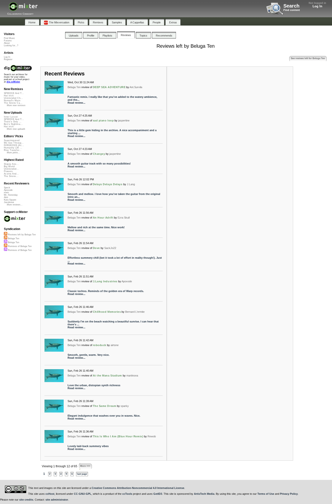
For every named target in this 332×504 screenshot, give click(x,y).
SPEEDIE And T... (14, 93)
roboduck (99, 345)
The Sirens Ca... (13, 103)
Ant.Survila (136, 87)
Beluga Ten (74, 87)
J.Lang (131, 184)
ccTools (127, 493)
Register (8, 59)
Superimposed (12, 140)
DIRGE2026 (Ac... (14, 145)
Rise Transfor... (12, 150)
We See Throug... (14, 143)
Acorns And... (11, 174)
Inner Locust (11, 117)
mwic (6, 192)
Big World (9, 166)
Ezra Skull (124, 217)
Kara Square (10, 200)
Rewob (152, 436)
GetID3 (157, 493)
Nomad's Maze (12, 100)
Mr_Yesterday (11, 195)
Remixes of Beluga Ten (19, 246)
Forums (8, 40)
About (7, 43)
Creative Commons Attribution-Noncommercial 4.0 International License (138, 487)
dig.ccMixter (13, 82)
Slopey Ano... (11, 164)
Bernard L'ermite (135, 311)
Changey (99, 153)
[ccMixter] (23, 9)
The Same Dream (104, 405)
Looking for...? (11, 45)
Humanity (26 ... (13, 148)
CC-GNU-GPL (82, 493)
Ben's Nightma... (13, 124)
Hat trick (9, 95)
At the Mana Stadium (107, 375)
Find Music (9, 38)
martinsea (132, 375)
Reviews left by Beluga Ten (21, 234)
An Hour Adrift (103, 217)
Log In (317, 6)
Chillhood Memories (107, 311)
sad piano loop (103, 120)
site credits (26, 499)
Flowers (8, 171)
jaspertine (124, 120)
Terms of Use (265, 493)
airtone (115, 345)
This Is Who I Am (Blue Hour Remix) (118, 436)
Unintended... (11, 169)
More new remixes (16, 105)
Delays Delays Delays (107, 184)
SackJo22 (110, 248)
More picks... (13, 152)
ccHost (49, 493)
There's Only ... (12, 121)
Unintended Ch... (13, 98)
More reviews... (15, 204)
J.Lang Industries (105, 281)
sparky (125, 405)
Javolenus (9, 202)
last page (82, 474)
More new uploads (16, 129)
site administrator (56, 499)
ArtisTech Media (204, 493)
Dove (96, 248)
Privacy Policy (289, 493)
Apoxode (127, 281)
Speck (7, 187)
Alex (6, 197)
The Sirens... (11, 176)
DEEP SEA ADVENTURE (109, 87)
